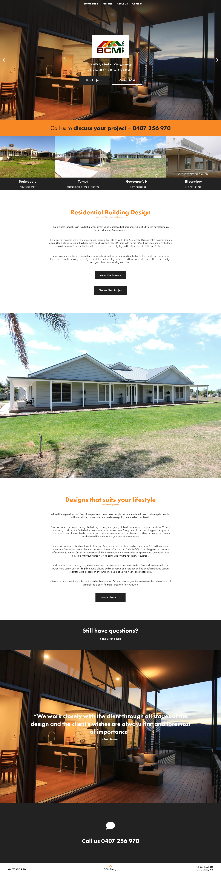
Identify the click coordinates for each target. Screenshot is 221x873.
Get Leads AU (206, 867)
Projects (107, 3)
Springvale (27, 181)
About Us (122, 3)
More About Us (110, 597)
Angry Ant (208, 870)
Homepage (91, 3)
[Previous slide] (4, 60)
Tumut (83, 181)
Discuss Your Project (110, 290)
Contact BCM (127, 80)
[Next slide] (217, 60)
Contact (136, 3)
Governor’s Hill (138, 181)
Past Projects (94, 80)
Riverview (193, 181)
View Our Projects (110, 275)
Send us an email (110, 638)
